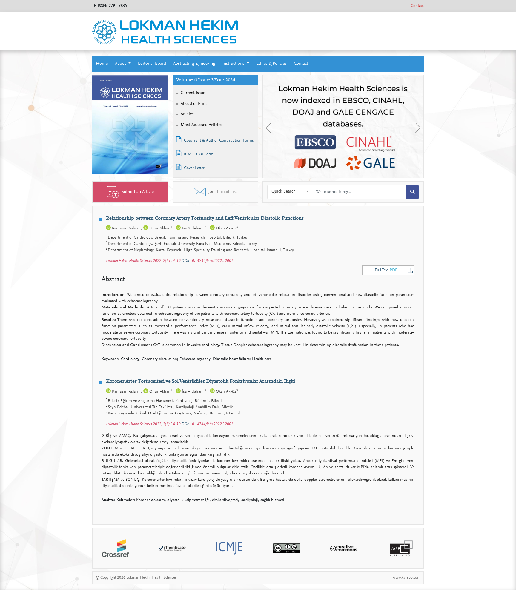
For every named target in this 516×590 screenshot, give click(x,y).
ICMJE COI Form (198, 154)
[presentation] (268, 128)
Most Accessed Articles (201, 125)
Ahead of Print (194, 104)
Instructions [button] (233, 64)
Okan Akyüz (226, 228)
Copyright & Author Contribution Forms (218, 141)
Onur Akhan (160, 228)
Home (102, 64)
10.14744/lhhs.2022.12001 (211, 261)
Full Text (386, 270)
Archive (187, 114)
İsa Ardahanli (193, 228)
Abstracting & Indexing (194, 64)
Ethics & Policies (271, 64)
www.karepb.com (406, 578)
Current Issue (193, 93)
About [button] (121, 64)
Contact (417, 6)
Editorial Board (152, 64)
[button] (290, 191)
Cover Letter (194, 168)
